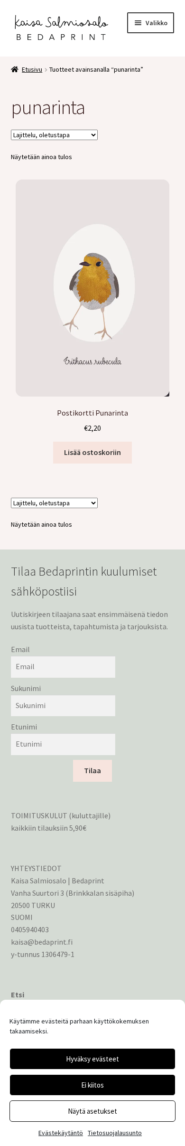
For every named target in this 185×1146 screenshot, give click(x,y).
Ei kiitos (92, 1084)
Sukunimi (26, 688)
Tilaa (92, 770)
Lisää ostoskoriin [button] (92, 452)
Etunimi (24, 726)
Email (20, 649)
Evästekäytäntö (60, 1132)
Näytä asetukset (92, 1111)
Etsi (17, 994)
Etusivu (32, 69)
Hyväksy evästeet (92, 1058)
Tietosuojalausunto (115, 1132)
